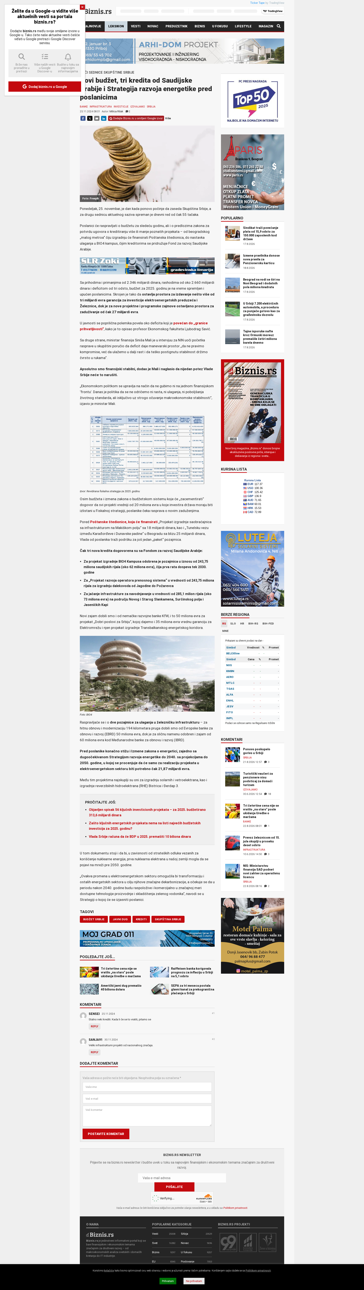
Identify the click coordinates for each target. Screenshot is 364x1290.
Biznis (200, 26)
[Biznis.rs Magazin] (252, 402)
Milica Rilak (116, 111)
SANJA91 (95, 1039)
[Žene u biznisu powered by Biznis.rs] (267, 1242)
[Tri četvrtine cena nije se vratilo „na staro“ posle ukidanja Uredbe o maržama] (232, 810)
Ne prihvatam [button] (194, 1281)
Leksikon (116, 26)
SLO (233, 623)
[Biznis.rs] (100, 1234)
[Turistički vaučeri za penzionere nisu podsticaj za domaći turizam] (232, 778)
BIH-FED (268, 623)
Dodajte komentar (99, 1064)
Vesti (135, 26)
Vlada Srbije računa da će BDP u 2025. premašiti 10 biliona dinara (140, 837)
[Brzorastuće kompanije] (247, 1242)
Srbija (151, 106)
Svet (155, 1243)
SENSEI (94, 1014)
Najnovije (92, 26)
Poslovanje (187, 1261)
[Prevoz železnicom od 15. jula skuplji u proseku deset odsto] (232, 842)
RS (224, 623)
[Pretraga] (278, 26)
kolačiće (109, 1270)
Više (168, 118)
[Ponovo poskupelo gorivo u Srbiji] (232, 754)
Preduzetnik (176, 26)
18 (269, 793)
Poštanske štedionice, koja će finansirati (124, 522)
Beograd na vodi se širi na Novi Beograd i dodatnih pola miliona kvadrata (261, 283)
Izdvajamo (137, 106)
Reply (94, 1026)
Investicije (121, 106)
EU (153, 1261)
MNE (225, 630)
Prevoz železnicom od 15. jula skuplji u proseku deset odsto (261, 841)
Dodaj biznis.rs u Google (47, 87)
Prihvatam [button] (168, 1281)
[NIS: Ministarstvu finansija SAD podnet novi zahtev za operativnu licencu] (232, 870)
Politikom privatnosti (235, 1207)
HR (242, 623)
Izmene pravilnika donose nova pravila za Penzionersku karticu (261, 259)
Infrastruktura (101, 106)
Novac (152, 26)
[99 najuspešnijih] (228, 1242)
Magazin (266, 26)
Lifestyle (243, 26)
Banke (84, 106)
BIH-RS (253, 623)
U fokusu (220, 26)
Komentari (90, 1005)
